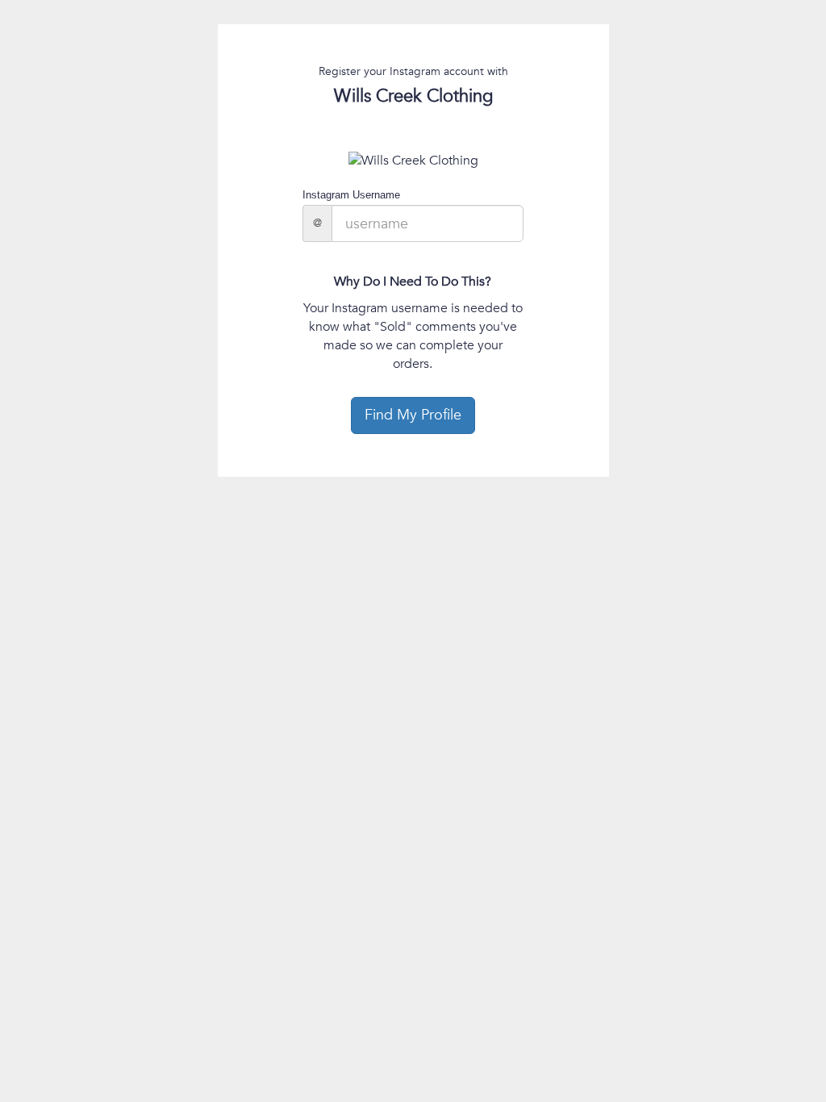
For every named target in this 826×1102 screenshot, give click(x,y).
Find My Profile (413, 415)
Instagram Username (351, 195)
